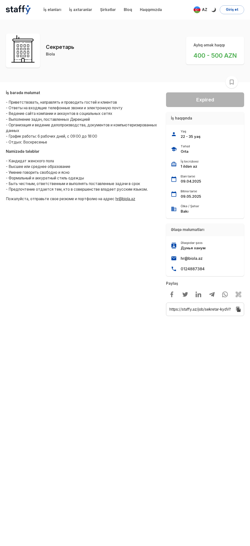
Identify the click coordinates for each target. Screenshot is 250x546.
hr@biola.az (192, 258)
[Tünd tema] (213, 9)
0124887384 (193, 268)
